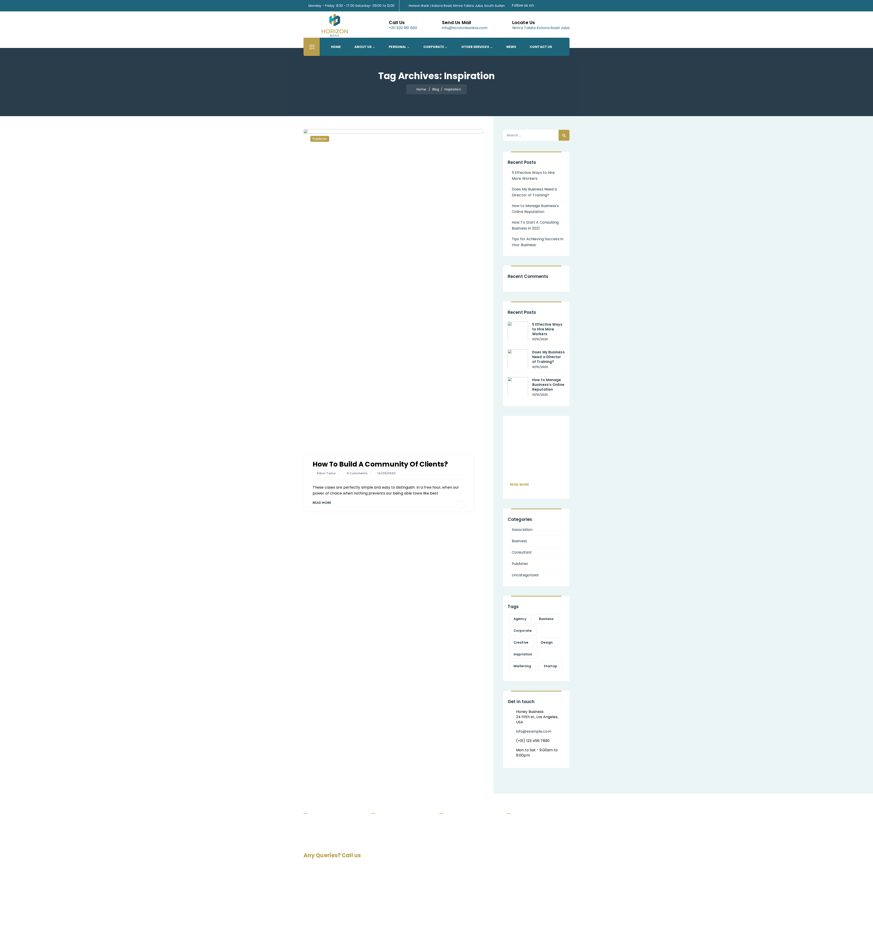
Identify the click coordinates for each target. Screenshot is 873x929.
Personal (397, 47)
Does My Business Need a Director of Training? (534, 192)
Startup (550, 666)
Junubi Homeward (458, 848)
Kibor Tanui (326, 473)
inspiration (523, 654)
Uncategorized (525, 575)
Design (547, 642)
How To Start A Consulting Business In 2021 (535, 225)
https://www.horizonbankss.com (541, 861)
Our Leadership (388, 830)
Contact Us (541, 47)
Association (522, 529)
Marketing (522, 666)
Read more (519, 484)
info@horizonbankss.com (535, 842)
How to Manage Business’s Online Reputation (535, 208)
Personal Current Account (465, 822)
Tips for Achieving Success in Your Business (537, 241)
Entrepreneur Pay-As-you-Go (468, 865)
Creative (521, 642)
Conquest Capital (476, 918)
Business (519, 541)
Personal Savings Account (465, 830)
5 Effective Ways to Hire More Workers (533, 175)
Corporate (433, 47)
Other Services (475, 47)
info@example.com (533, 731)
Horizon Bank (424, 918)
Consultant (522, 552)
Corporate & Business (394, 848)
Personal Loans (388, 856)
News (511, 47)
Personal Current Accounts (398, 839)
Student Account (458, 856)
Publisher (320, 139)
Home (336, 47)
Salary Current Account (463, 839)
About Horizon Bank (392, 822)
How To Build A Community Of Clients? (380, 464)
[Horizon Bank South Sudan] (335, 25)
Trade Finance (387, 865)
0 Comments (357, 473)
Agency (520, 619)
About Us (362, 47)
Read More (322, 503)
